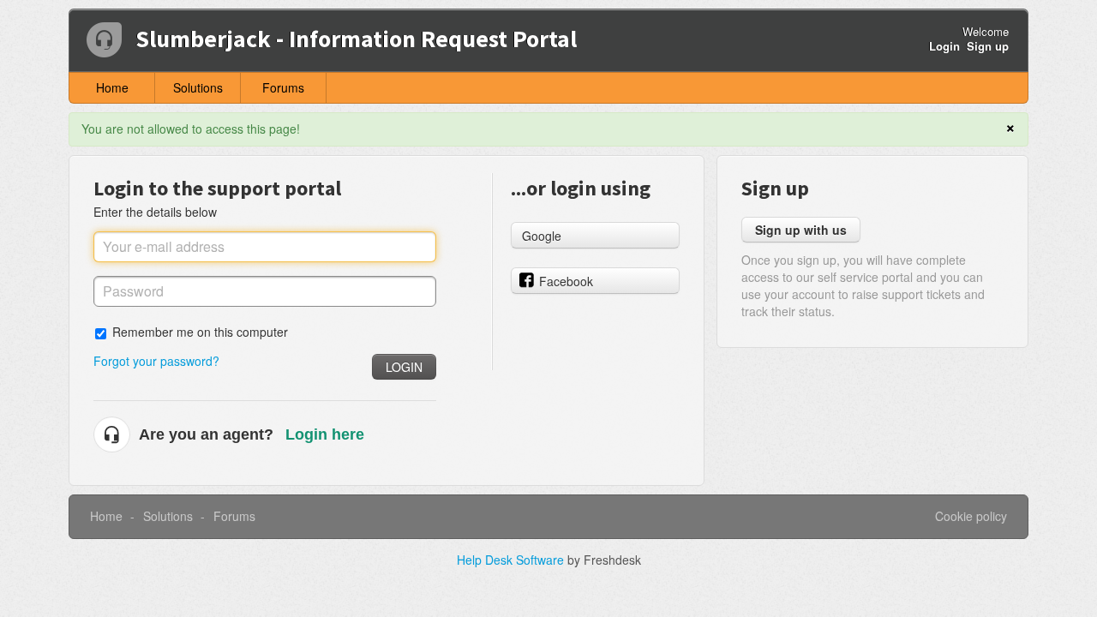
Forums (283, 87)
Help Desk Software (512, 559)
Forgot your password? (156, 360)
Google (541, 235)
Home (112, 87)
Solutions (198, 87)
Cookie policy (971, 515)
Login (404, 366)
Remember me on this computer (200, 331)
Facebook (566, 281)
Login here (324, 434)
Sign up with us (801, 229)
